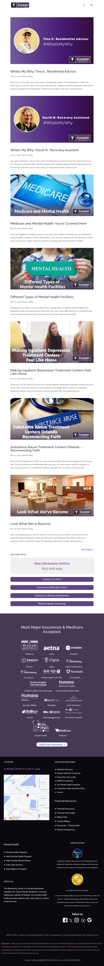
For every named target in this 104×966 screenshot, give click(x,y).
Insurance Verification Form (52, 587)
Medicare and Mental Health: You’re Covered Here (48, 223)
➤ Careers (59, 792)
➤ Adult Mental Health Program (18, 856)
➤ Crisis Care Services (13, 865)
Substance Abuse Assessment (52, 595)
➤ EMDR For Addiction (64, 781)
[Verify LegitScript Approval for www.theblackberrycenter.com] (77, 858)
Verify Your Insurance (52, 744)
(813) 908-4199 (52, 568)
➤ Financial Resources (64, 809)
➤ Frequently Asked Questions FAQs (70, 788)
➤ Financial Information (65, 813)
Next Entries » (87, 550)
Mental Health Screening (52, 603)
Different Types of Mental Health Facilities (42, 297)
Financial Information (73, 935)
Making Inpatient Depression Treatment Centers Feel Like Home (50, 371)
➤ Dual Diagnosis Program (15, 869)
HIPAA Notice (12, 935)
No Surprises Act (90, 935)
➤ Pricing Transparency (65, 830)
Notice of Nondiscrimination (31, 935)
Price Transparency (53, 935)
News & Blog (27, 76)
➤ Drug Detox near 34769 (65, 777)
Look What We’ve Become (30, 524)
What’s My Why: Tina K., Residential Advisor (43, 71)
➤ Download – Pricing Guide (67, 825)
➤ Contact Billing (62, 821)
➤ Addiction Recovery (64, 769)
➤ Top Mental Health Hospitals (67, 785)
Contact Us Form (52, 579)
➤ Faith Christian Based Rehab (17, 860)
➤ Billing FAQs (61, 817)
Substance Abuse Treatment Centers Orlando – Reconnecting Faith (46, 448)
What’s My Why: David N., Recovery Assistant (44, 150)
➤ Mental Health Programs (15, 852)
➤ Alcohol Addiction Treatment (67, 773)
